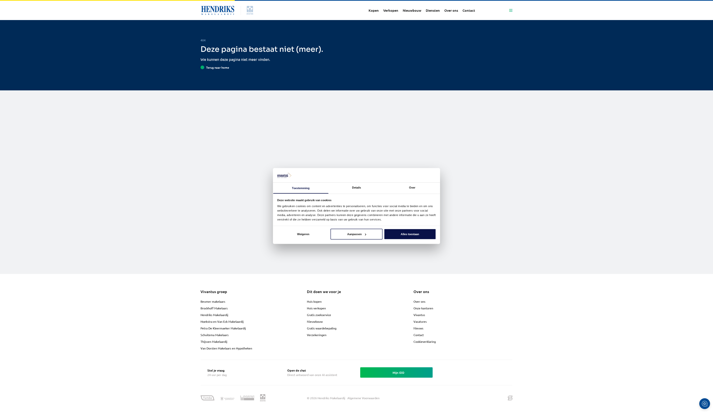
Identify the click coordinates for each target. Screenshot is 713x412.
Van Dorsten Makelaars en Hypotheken (226, 348)
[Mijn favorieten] (493, 10)
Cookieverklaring (425, 341)
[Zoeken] (484, 10)
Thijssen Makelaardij (214, 341)
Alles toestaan (410, 234)
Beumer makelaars (213, 301)
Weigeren (303, 234)
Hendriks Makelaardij (214, 315)
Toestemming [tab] (301, 187)
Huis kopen (314, 301)
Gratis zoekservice (319, 315)
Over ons (419, 301)
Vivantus (419, 315)
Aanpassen (354, 234)
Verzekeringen (316, 335)
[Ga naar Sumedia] (510, 398)
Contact (419, 335)
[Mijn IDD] (501, 10)
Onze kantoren (423, 308)
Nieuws (418, 328)
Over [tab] (412, 187)
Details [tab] (356, 187)
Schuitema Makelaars (215, 335)
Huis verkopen (316, 308)
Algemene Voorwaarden (363, 398)
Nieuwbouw (315, 321)
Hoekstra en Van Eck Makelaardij (222, 321)
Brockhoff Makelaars (214, 308)
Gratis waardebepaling (321, 328)
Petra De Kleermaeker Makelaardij (223, 328)
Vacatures (420, 321)
